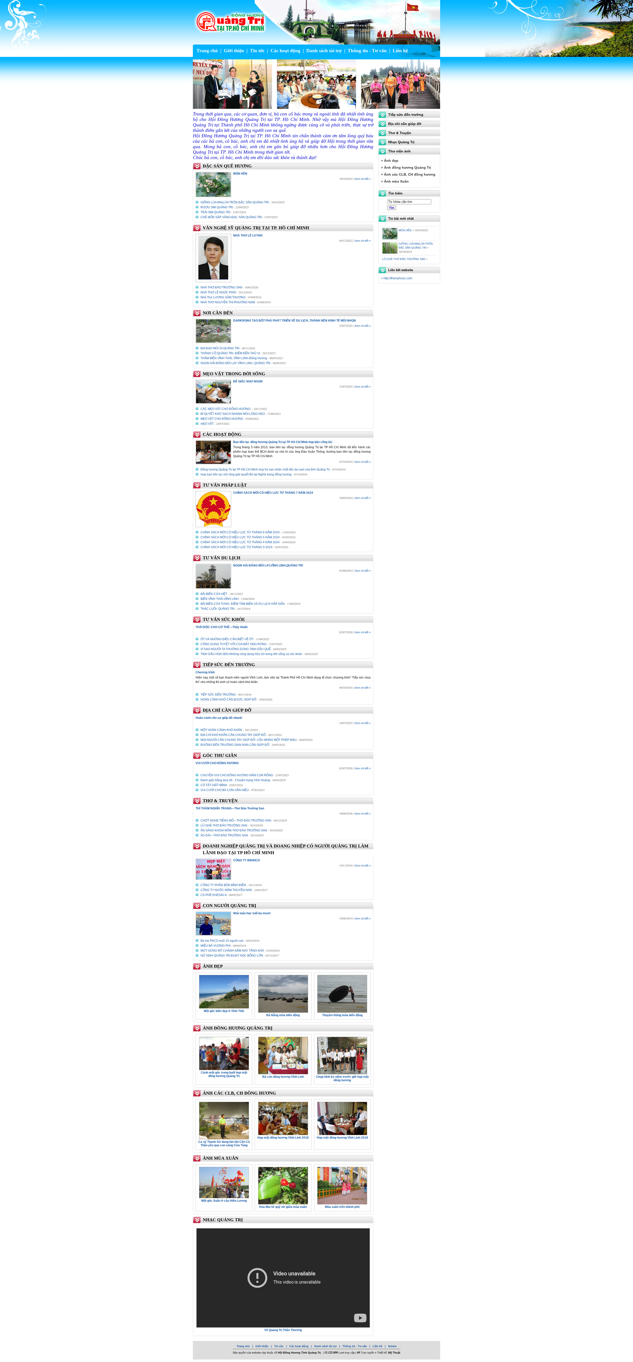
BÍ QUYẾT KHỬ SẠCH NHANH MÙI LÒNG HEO (233, 414)
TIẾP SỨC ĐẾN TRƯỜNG (218, 694)
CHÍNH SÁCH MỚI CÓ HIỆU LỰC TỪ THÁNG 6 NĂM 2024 (240, 532)
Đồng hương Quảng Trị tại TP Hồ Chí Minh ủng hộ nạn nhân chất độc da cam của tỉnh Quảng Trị (265, 469)
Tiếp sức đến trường (405, 115)
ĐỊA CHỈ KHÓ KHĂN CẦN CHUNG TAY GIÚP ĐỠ (233, 735)
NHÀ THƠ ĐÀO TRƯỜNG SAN (221, 287)
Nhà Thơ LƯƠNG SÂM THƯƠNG (223, 297)
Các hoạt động (285, 50)
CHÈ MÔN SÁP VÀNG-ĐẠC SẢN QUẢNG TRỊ (231, 217)
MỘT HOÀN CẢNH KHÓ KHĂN (221, 730)
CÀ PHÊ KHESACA (213, 895)
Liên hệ (400, 50)
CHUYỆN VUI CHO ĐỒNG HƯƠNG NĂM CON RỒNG (237, 775)
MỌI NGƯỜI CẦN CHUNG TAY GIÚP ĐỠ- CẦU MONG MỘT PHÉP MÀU (249, 740)
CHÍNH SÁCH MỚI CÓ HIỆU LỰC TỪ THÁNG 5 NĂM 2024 (240, 537)
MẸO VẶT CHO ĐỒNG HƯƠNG (222, 419)
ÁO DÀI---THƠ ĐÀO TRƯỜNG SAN (224, 835)
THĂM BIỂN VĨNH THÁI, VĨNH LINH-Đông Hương (234, 358)
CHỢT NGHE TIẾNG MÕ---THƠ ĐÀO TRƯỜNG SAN (236, 820)
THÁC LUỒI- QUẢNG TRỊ (217, 609)
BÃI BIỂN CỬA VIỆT (214, 594)
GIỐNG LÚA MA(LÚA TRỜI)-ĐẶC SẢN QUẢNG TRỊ (235, 202)
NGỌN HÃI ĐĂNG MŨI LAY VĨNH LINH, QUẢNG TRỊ (235, 363)
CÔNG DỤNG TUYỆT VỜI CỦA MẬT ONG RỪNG (234, 644)
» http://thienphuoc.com (396, 278)
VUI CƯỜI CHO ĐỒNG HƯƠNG (402, 255)
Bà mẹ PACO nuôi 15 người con (222, 940)
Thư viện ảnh (399, 151)
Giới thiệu (234, 50)
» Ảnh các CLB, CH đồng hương (408, 174)
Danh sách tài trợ (324, 50)
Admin (392, 1346)
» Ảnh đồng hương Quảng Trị (406, 167)
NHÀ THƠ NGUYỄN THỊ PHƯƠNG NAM (228, 302)
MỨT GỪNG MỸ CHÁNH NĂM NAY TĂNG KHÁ (232, 950)
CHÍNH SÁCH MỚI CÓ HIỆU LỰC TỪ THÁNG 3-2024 (236, 547)
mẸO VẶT (207, 423)
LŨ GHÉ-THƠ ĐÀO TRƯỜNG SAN (224, 825)
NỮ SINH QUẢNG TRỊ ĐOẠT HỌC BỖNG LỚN (232, 955)
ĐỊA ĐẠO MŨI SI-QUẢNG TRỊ (220, 348)
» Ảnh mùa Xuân (395, 181)
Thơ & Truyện (399, 133)
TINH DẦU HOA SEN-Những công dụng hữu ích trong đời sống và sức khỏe (251, 654)
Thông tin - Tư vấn (367, 50)
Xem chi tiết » (363, 178)
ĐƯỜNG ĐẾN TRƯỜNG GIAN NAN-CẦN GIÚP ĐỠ (235, 745)
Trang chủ (207, 50)
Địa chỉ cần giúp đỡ (404, 124)
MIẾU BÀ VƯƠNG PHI (215, 945)
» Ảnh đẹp (389, 161)
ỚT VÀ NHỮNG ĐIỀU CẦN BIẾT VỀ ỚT (227, 639)
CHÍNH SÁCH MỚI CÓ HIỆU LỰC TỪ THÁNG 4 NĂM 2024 (240, 542)
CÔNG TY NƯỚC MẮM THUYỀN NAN (226, 890)
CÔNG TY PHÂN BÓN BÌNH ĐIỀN (223, 885)
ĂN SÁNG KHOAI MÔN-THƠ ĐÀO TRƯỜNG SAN (234, 830)
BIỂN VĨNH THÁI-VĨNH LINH (220, 599)
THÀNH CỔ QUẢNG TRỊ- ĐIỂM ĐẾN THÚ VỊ (230, 353)
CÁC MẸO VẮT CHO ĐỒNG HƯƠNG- (226, 409)
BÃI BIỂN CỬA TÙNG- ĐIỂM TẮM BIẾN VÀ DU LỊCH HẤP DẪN (243, 604)
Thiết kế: (388, 1352)
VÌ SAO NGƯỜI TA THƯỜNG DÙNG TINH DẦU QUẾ (236, 649)
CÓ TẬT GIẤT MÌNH (214, 785)
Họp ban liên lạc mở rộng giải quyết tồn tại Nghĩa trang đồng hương (246, 474)
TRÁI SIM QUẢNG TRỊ (215, 212)
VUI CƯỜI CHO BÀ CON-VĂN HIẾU (225, 790)
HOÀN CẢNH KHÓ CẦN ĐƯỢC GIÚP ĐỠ (228, 699)
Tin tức (257, 50)
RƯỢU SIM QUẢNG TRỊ (217, 207)
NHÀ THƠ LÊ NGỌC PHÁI (218, 292)
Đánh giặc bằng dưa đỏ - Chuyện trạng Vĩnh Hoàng (235, 780)
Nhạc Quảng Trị (401, 142)
